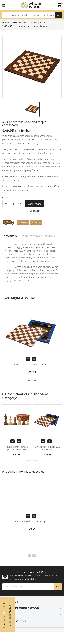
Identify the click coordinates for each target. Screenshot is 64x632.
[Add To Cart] (28, 516)
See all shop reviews (9, 615)
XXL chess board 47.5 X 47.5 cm (32, 364)
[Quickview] (34, 359)
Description (11, 236)
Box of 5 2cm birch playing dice (32, 521)
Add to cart (34, 203)
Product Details (31, 236)
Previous (29, 555)
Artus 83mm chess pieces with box (17, 448)
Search (58, 15)
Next (34, 555)
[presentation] (28, 380)
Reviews (50, 236)
